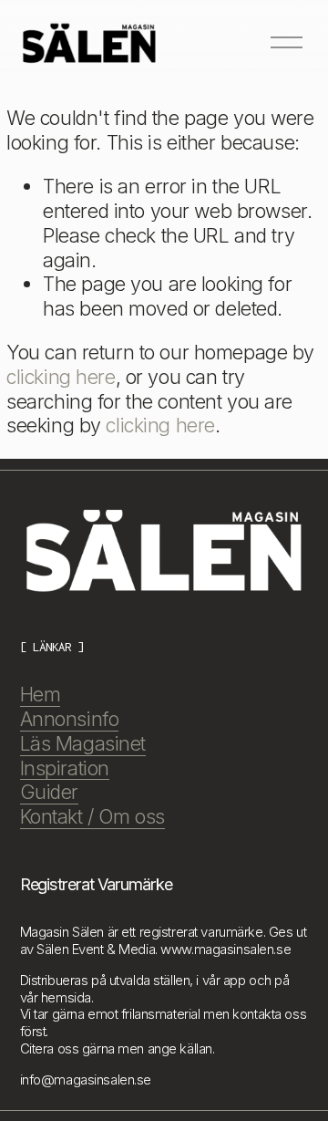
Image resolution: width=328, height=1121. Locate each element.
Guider (49, 792)
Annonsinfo (69, 719)
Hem (40, 694)
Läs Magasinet (83, 743)
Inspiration (64, 768)
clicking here (60, 377)
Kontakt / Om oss (92, 816)
